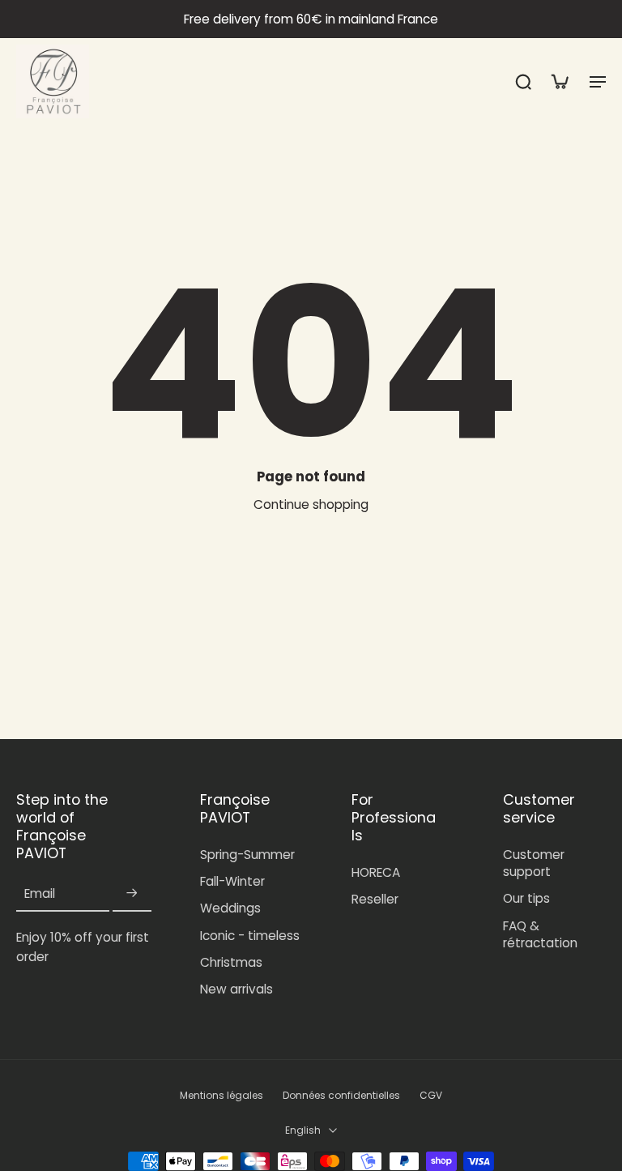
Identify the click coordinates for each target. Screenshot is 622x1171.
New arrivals (236, 989)
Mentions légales (221, 1095)
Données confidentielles (341, 1095)
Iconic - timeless (250, 935)
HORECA (375, 872)
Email (39, 893)
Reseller (374, 899)
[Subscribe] (132, 893)
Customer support (533, 863)
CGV (431, 1095)
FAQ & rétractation (540, 934)
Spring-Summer (247, 854)
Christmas (231, 962)
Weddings (230, 908)
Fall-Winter (232, 881)
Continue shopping (311, 504)
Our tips (526, 898)
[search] (523, 81)
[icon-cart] (559, 81)
